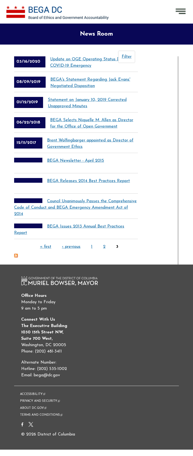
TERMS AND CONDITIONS (41, 414)
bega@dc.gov (47, 375)
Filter (127, 57)
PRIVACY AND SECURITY (40, 400)
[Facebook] (22, 426)
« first (45, 247)
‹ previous (71, 247)
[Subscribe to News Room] (16, 256)
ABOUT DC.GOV (33, 408)
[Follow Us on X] (30, 426)
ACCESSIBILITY (32, 394)
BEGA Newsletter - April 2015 (75, 161)
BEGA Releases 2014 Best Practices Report (88, 181)
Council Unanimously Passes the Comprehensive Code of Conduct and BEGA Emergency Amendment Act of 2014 (75, 207)
